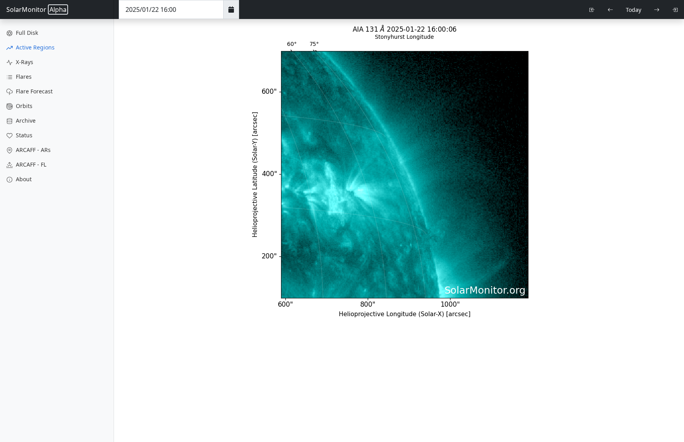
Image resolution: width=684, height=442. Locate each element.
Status (23, 135)
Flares (23, 76)
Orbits (23, 106)
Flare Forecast (33, 91)
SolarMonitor (36, 9)
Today (633, 9)
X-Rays (23, 62)
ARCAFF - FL (30, 164)
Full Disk (26, 32)
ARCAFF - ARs (32, 150)
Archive (25, 120)
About (23, 179)
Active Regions (34, 47)
